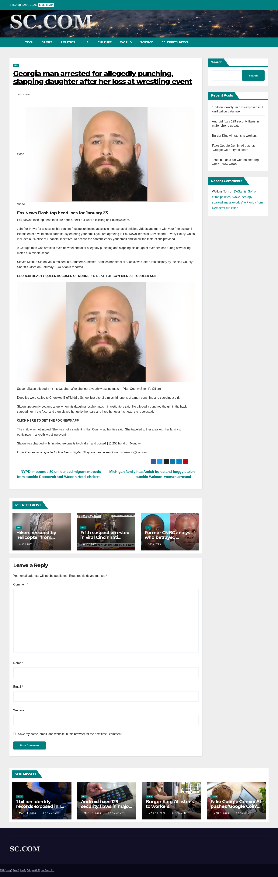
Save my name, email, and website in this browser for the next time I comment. (70, 734)
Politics (68, 42)
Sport (47, 42)
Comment (20, 584)
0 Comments (51, 813)
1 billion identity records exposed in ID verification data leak (40, 806)
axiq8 (9, 870)
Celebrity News (175, 42)
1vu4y (23, 870)
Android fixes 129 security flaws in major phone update (105, 806)
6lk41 (37, 870)
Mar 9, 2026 (221, 813)
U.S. (86, 42)
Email (18, 686)
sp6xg (51, 870)
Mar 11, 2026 (27, 813)
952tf (2, 870)
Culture (105, 42)
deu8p (44, 870)
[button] (259, 42)
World (126, 42)
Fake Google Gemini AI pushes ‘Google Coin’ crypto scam (235, 806)
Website (18, 710)
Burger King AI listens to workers (234, 135)
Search (216, 62)
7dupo (30, 870)
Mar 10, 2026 (92, 813)
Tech (29, 42)
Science (146, 42)
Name (18, 663)
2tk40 (16, 870)
